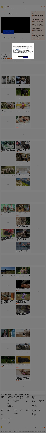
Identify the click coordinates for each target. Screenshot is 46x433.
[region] (23, 51)
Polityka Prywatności (17, 49)
